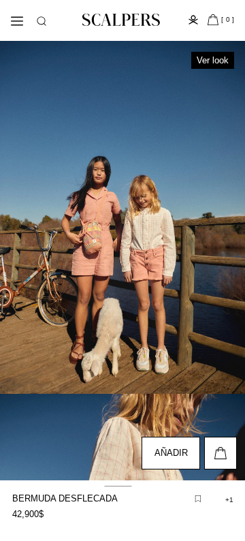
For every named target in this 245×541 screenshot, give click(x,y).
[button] (41, 21)
